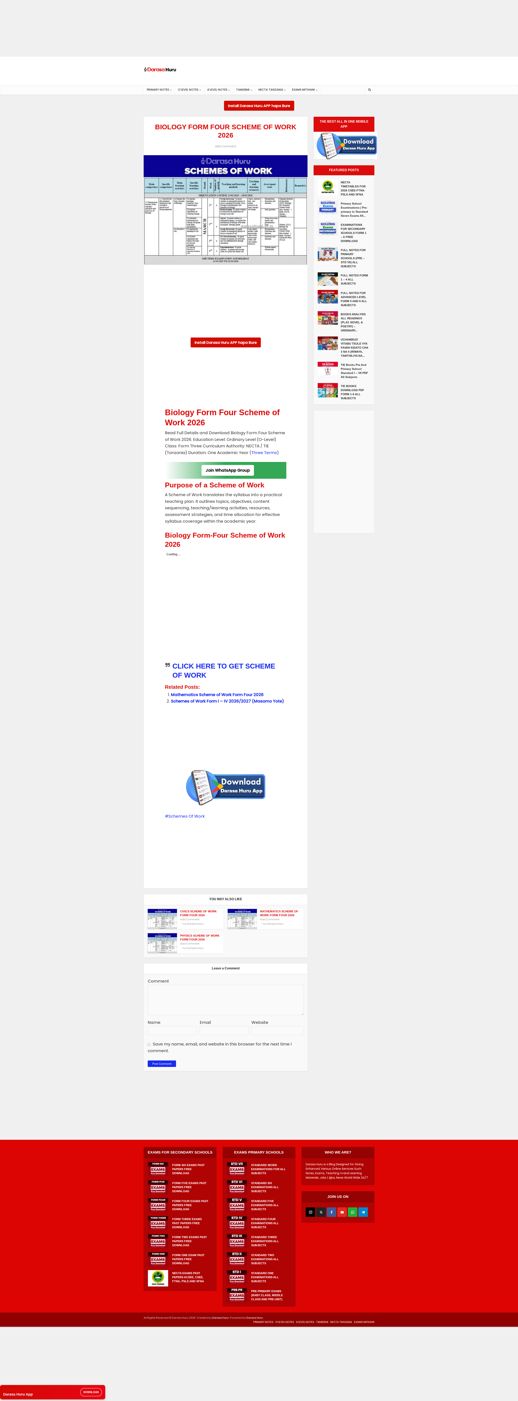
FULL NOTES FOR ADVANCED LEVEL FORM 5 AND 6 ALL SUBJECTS (354, 299)
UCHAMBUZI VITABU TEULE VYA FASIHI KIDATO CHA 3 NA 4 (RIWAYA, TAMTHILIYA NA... (354, 347)
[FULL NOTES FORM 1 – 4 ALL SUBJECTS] (329, 279)
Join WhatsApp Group (228, 470)
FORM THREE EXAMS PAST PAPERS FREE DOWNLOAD (187, 1223)
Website (260, 1022)
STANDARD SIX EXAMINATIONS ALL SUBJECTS (265, 1187)
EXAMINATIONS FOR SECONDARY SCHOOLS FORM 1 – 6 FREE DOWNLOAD (353, 233)
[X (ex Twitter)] (321, 1212)
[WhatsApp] (352, 1212)
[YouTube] (342, 1212)
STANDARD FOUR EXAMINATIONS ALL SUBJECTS (265, 1223)
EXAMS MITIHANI (303, 90)
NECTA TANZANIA (270, 90)
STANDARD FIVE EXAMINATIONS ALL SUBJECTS (265, 1205)
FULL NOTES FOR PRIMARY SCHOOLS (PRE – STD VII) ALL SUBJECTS (353, 258)
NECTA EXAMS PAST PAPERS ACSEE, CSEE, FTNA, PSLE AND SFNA (188, 1277)
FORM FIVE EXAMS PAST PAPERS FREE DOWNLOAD (189, 1187)
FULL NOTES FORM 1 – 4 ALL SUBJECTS (354, 279)
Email (205, 1022)
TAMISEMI (242, 90)
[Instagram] (310, 1212)
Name (154, 1022)
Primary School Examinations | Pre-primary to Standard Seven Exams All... (354, 209)
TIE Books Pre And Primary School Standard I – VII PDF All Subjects (354, 371)
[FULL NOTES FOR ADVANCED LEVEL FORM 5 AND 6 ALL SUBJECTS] (329, 297)
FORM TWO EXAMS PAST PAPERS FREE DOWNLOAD (189, 1241)
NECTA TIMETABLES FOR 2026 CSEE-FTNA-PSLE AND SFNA (353, 188)
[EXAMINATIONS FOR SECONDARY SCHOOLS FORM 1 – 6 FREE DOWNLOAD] (329, 229)
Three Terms (264, 452)
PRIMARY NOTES (158, 90)
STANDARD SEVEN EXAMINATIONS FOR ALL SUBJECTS (268, 1169)
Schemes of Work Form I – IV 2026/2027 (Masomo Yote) (227, 701)
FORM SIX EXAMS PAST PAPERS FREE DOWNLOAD (188, 1169)
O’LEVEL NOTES (188, 90)
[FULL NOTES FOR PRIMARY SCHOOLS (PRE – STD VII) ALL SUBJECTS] (329, 254)
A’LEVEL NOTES (217, 90)
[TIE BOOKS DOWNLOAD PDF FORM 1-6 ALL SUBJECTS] (329, 390)
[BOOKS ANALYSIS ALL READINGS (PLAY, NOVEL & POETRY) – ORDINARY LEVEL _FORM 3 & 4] (329, 318)
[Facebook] (331, 1212)
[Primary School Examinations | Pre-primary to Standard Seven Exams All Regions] (329, 207)
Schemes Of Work (186, 816)
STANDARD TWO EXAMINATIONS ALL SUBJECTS (265, 1259)
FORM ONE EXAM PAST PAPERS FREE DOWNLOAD (188, 1259)
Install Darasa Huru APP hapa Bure (259, 105)
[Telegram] (363, 1212)
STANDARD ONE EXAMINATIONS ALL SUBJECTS (265, 1277)
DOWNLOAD (91, 1392)
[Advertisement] (121, 28)
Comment (158, 981)
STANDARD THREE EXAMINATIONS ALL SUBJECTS (265, 1241)
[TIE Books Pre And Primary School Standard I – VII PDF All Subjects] (329, 368)
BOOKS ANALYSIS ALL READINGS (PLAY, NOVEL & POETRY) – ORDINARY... (353, 322)
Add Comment (225, 146)
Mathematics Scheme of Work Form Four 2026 (217, 694)
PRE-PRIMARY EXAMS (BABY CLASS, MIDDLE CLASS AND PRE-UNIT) (267, 1295)
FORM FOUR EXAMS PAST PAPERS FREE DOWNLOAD (190, 1205)
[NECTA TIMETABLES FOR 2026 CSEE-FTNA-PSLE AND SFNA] (329, 187)
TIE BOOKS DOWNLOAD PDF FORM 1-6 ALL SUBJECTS (352, 392)
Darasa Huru (195, 924)
